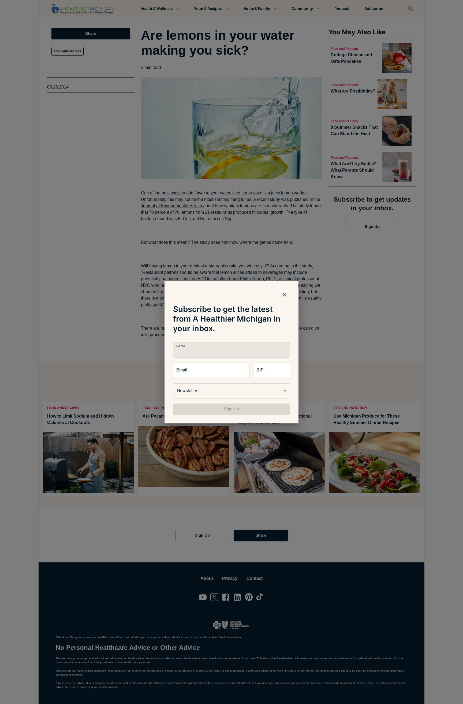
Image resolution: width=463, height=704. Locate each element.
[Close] (284, 294)
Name (180, 346)
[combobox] (231, 390)
